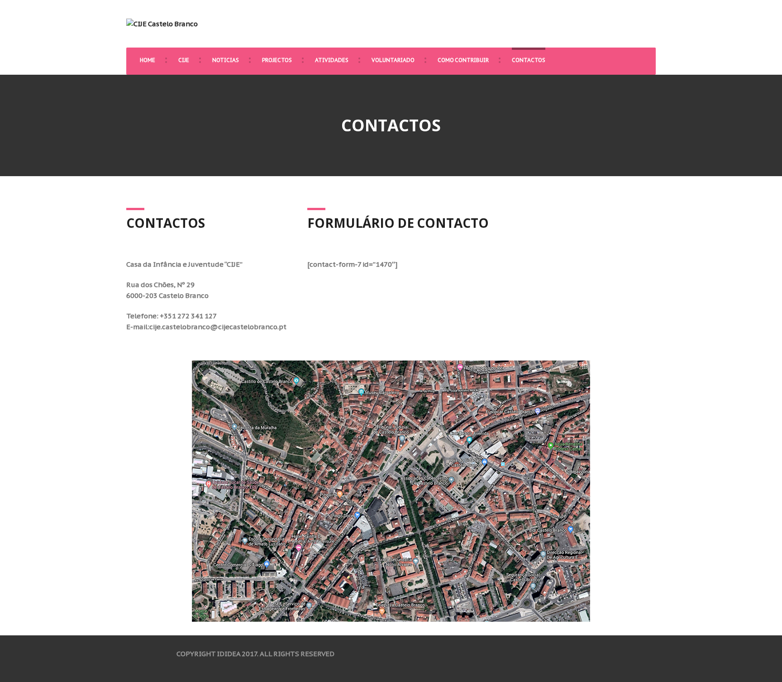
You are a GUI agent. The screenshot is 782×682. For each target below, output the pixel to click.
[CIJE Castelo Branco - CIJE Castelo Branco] (162, 23)
